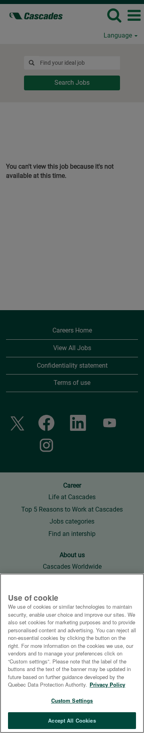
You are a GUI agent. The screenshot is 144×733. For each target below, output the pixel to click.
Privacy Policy (107, 684)
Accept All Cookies (72, 720)
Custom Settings (72, 700)
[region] (72, 653)
